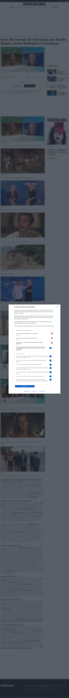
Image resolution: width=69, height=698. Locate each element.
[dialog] (34, 349)
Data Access (34, 391)
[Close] (58, 307)
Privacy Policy (42, 391)
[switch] (51, 333)
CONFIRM (24, 386)
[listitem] (34, 330)
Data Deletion (27, 391)
